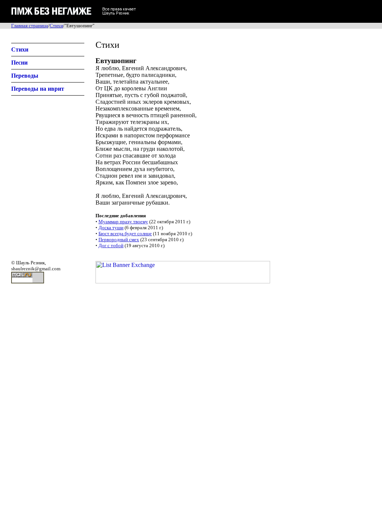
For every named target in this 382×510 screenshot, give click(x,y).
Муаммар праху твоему (123, 221)
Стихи (56, 25)
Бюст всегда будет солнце (125, 233)
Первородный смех (118, 239)
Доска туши (110, 227)
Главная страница (29, 25)
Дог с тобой (110, 245)
